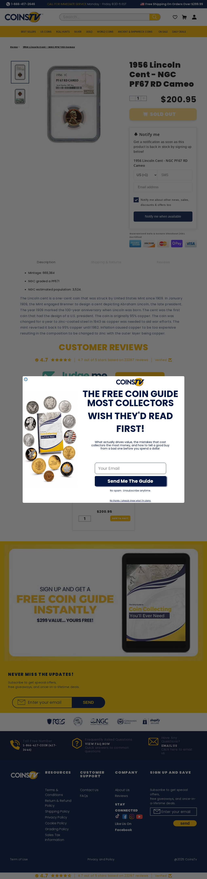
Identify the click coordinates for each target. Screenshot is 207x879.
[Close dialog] (25, 379)
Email (100, 458)
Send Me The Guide (130, 481)
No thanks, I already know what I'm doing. (130, 500)
